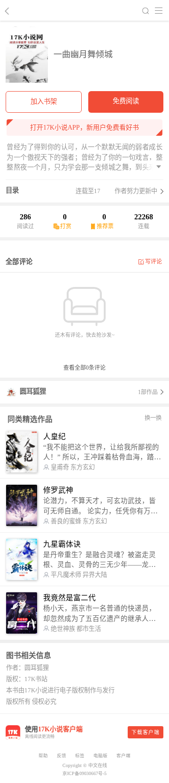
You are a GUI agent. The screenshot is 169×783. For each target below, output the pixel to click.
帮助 (43, 755)
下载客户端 (145, 732)
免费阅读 (126, 101)
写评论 (153, 261)
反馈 (61, 755)
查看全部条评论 (84, 367)
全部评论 (19, 261)
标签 (79, 755)
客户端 (123, 755)
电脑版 (100, 755)
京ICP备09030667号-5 (84, 773)
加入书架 (44, 101)
